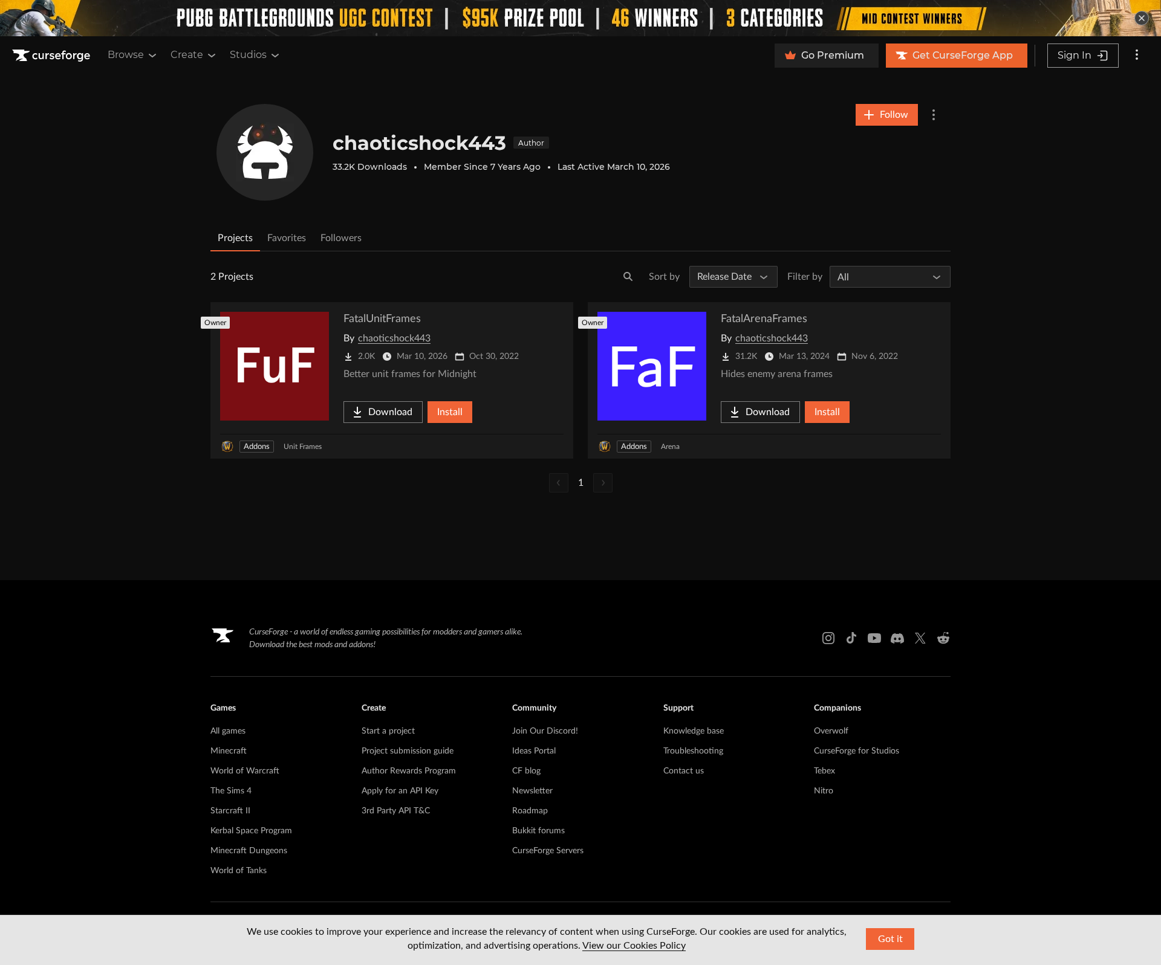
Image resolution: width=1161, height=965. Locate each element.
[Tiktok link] (851, 638)
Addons (257, 447)
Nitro (823, 791)
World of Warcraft (244, 771)
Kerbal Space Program (251, 831)
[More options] (1137, 56)
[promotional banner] (580, 18)
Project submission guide (408, 751)
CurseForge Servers (548, 851)
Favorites (286, 238)
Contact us (683, 771)
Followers (341, 238)
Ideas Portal (534, 751)
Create (187, 54)
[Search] (628, 277)
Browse (126, 54)
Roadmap (530, 811)
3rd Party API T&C (396, 811)
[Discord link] (897, 638)
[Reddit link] (943, 638)
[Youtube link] (874, 638)
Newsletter (532, 791)
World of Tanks (238, 871)
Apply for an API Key (400, 791)
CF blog (526, 771)
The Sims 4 (231, 791)
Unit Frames (303, 446)
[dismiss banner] (1141, 18)
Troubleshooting (693, 751)
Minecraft (228, 751)
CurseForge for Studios (856, 751)
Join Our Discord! (545, 731)
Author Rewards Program (409, 771)
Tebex (824, 771)
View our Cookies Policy (634, 945)
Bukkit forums (538, 831)
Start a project (388, 731)
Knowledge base (693, 731)
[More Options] (934, 115)
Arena (670, 446)
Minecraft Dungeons (248, 851)
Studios (248, 54)
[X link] (920, 638)
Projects (235, 238)
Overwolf (831, 731)
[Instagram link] (828, 638)
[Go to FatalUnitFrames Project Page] (391, 380)
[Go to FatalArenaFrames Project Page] (769, 380)
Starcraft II (230, 811)
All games (228, 731)
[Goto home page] (52, 56)
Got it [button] (890, 939)
